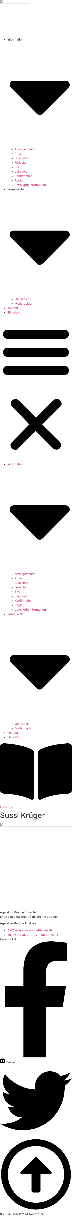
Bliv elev (13, 312)
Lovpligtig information (30, 185)
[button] (36, 388)
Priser (19, 153)
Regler (19, 180)
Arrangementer (25, 149)
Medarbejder (23, 303)
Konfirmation (23, 176)
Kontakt (12, 308)
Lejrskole (21, 171)
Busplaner (21, 158)
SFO (17, 167)
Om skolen (22, 299)
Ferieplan (21, 162)
